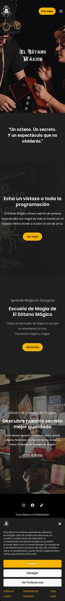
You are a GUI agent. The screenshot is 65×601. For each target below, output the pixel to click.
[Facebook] (32, 505)
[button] (60, 524)
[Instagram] (23, 505)
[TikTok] (41, 505)
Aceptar (32, 563)
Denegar (32, 573)
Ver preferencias (33, 582)
